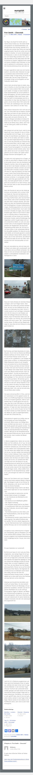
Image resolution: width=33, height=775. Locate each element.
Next (30, 29)
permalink (13, 736)
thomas (20, 34)
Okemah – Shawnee (23, 712)
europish (19, 10)
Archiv (18, 734)
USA (21, 734)
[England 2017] (16, 21)
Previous (24, 29)
